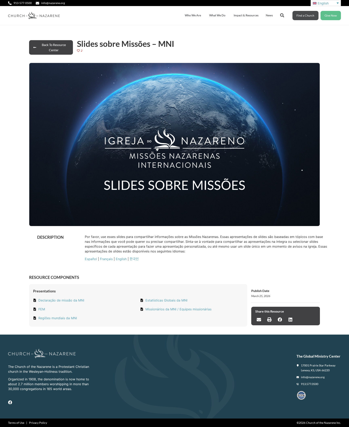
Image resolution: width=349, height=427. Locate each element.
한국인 (134, 259)
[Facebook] (10, 402)
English (121, 259)
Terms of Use (16, 422)
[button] (259, 319)
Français (106, 259)
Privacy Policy (38, 422)
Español (91, 259)
